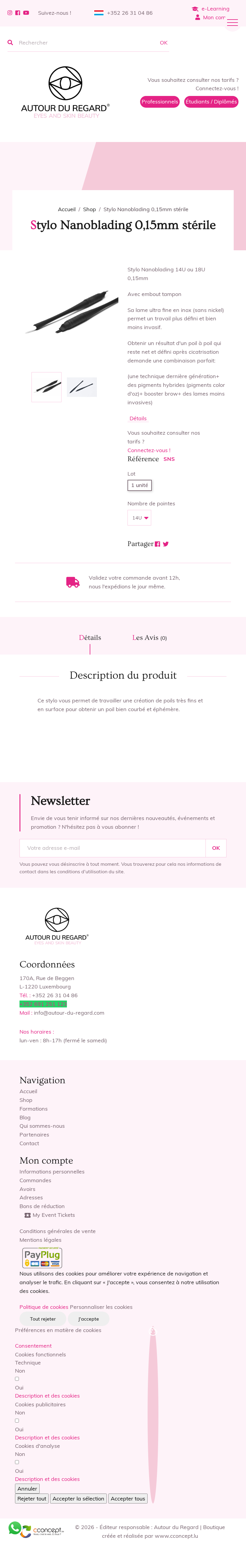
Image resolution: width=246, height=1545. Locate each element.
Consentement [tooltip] (33, 1345)
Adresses (31, 1197)
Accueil (28, 1091)
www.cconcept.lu (176, 1535)
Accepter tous (128, 1498)
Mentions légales (41, 1239)
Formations (34, 1108)
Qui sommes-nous (42, 1125)
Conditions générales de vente (58, 1231)
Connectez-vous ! (149, 450)
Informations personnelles (52, 1171)
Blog (25, 1117)
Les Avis (149, 638)
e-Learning (216, 8)
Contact (29, 1143)
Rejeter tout (31, 1498)
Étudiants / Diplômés (211, 101)
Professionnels (160, 101)
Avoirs (27, 1189)
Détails (138, 418)
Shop (26, 1099)
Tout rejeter (43, 1319)
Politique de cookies (44, 1306)
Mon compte (218, 17)
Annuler (27, 1488)
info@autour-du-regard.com (69, 1012)
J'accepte (88, 1319)
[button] (47, 1395)
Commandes (35, 1180)
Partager (157, 544)
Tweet (166, 544)
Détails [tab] (90, 638)
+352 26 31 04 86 (130, 12)
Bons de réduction (42, 1206)
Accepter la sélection (78, 1498)
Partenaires (34, 1134)
